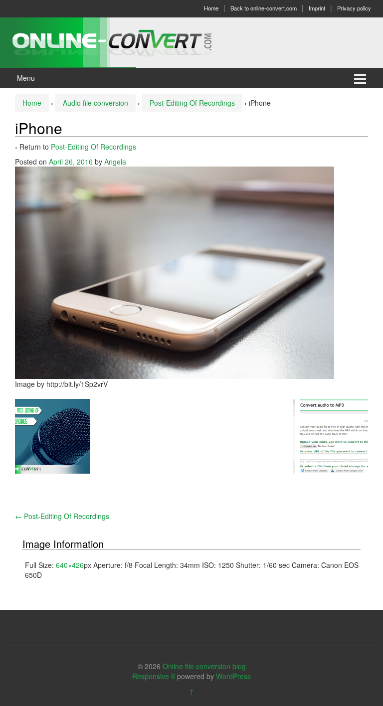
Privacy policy (354, 8)
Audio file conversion (95, 103)
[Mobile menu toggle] (360, 78)
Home (211, 8)
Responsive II (153, 676)
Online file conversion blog (204, 666)
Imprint (317, 8)
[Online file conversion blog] (127, 41)
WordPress (233, 676)
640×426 (70, 565)
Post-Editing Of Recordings (192, 103)
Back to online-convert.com (263, 8)
